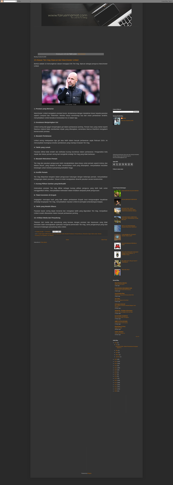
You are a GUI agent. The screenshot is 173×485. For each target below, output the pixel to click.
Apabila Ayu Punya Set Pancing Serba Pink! (124, 294)
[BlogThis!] (55, 232)
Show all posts (81, 54)
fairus (124, 118)
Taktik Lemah (94, 233)
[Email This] (53, 232)
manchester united (60, 233)
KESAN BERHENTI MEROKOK (129, 199)
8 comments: (48, 231)
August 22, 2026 (118, 327)
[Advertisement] (77, 37)
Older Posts (104, 239)
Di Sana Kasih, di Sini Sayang (121, 322)
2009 (116, 391)
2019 (116, 372)
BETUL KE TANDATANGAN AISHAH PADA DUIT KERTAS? (129, 226)
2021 (116, 367)
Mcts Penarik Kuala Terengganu (122, 317)
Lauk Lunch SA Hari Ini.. (120, 333)
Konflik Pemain (48, 233)
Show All (137, 336)
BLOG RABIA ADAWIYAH (121, 316)
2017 (116, 374)
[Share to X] (57, 232)
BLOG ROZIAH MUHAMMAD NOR (123, 288)
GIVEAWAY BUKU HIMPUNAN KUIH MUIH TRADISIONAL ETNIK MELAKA (130, 218)
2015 (116, 378)
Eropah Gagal (41, 233)
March (117, 354)
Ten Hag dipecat (43, 235)
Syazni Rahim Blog (119, 293)
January (118, 356)
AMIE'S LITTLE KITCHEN (121, 321)
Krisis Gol (54, 233)
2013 (116, 382)
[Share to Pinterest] (60, 232)
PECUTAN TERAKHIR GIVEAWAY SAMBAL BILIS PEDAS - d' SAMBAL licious (130, 253)
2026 (116, 342)
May (117, 350)
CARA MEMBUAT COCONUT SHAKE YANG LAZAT (129, 235)
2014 (116, 380)
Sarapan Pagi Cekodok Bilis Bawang (123, 289)
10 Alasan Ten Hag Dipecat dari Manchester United (56, 60)
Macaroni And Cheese (119, 284)
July (117, 344)
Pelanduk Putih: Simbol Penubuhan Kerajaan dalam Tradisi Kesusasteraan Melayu (129, 210)
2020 (116, 370)
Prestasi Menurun (78, 233)
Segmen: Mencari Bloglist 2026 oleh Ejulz (124, 312)
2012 (116, 384)
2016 (116, 376)
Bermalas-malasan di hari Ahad (121, 300)
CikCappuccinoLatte (120, 304)
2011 (116, 386)
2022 (116, 365)
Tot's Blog (117, 298)
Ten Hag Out (50, 235)
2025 (116, 359)
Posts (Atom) (44, 242)
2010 (116, 389)
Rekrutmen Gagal (87, 233)
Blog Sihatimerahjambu (121, 283)
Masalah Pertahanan (69, 233)
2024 (116, 361)
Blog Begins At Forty (120, 326)
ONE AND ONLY (126, 269)
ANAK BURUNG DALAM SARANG (130, 190)
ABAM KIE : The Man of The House (123, 310)
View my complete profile (127, 120)
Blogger (89, 473)
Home (67, 239)
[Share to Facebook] (58, 232)
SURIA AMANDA (119, 332)
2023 (116, 363)
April (117, 352)
